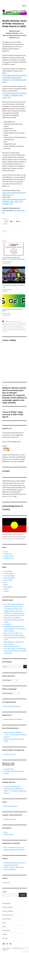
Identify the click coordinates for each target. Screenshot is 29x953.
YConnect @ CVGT (10, 754)
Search (4, 891)
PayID (4, 441)
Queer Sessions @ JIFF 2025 (13, 633)
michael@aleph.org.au (9, 210)
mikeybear (7, 321)
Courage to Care (9, 769)
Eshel (5, 832)
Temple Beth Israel (10, 329)
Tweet (6, 221)
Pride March (21, 328)
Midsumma (10, 328)
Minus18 (6, 882)
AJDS (20, 323)
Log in (6, 551)
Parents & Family (9, 578)
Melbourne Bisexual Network (13, 719)
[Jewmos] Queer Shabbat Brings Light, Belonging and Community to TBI (14, 638)
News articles (8, 571)
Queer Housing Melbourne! (12, 706)
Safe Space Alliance (10, 869)
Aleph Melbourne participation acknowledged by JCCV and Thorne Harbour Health (15, 629)
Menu (24, 5)
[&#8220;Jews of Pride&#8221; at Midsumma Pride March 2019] (13, 275)
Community (5, 323)
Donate (6, 589)
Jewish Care (20, 324)
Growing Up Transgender (12, 786)
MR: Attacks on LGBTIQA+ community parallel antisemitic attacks (14, 620)
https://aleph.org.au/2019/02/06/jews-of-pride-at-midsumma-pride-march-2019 (14, 95)
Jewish (11, 323)
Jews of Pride (8, 580)
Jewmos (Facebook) (10, 819)
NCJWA (15, 328)
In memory (7, 624)
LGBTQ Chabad (8, 834)
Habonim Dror (12, 324)
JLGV (8, 326)
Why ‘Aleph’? (8, 587)
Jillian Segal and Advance (12, 646)
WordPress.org (8, 558)
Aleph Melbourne (6, 948)
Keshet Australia (14, 326)
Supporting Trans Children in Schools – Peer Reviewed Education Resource (15, 735)
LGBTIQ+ (15, 323)
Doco (5, 582)
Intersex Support (9, 576)
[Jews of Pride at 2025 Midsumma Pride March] (13, 300)
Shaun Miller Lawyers (11, 806)
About (10, 496)
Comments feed (9, 556)
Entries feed (8, 554)
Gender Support (9, 573)
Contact (6, 591)
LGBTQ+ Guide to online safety (14, 867)
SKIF (3, 329)
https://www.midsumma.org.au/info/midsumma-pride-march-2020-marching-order (14, 202)
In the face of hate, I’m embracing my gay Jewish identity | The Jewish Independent (15, 651)
